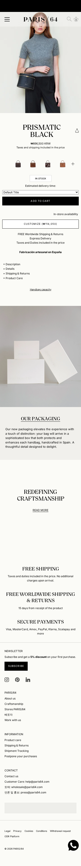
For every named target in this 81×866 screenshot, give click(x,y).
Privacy (17, 831)
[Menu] (7, 19)
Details (10, 268)
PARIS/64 (18, 848)
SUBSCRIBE (16, 666)
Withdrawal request (60, 831)
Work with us (12, 720)
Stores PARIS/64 (14, 709)
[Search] (69, 19)
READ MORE (40, 510)
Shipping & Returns (18, 273)
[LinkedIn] (28, 679)
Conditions (41, 831)
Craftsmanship (13, 704)
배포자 (8, 714)
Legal (7, 831)
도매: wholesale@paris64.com (23, 787)
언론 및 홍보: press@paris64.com (25, 792)
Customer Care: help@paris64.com (27, 781)
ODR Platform (11, 836)
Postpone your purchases (20, 756)
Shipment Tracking (16, 750)
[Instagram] (6, 679)
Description (13, 264)
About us (10, 698)
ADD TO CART (40, 201)
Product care (12, 740)
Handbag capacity (40, 289)
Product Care (14, 278)
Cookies (29, 831)
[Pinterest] (17, 679)
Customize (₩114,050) (40, 223)
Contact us (11, 776)
